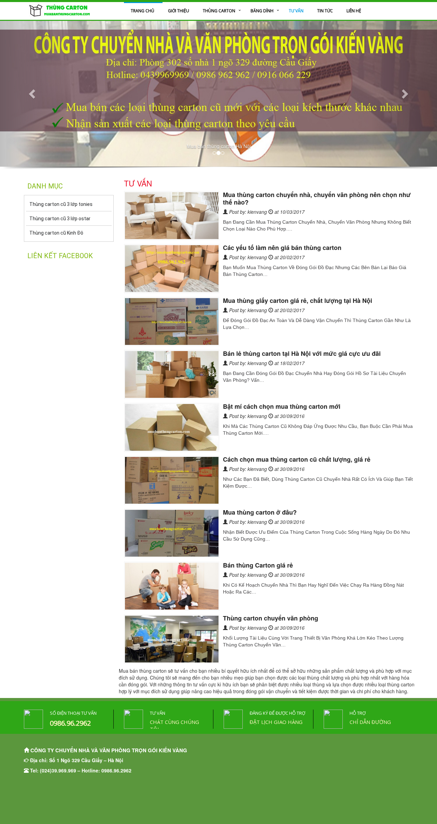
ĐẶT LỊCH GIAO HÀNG (276, 721)
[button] (33, 94)
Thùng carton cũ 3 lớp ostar (59, 218)
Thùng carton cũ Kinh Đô (56, 233)
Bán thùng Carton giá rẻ (258, 565)
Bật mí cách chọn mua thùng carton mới (281, 406)
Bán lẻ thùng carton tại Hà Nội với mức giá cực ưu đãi (302, 353)
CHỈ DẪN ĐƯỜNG (370, 721)
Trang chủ (142, 11)
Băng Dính (262, 11)
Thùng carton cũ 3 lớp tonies (61, 204)
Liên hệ (354, 11)
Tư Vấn (296, 11)
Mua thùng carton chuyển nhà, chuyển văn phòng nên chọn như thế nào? (317, 198)
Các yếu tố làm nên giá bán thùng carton (282, 247)
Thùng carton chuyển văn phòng (270, 618)
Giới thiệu (178, 11)
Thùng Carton (219, 11)
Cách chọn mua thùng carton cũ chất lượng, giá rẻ (296, 459)
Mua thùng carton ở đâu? (260, 512)
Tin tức (325, 11)
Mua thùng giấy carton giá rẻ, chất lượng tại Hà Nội (297, 300)
